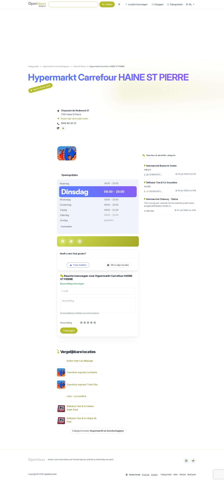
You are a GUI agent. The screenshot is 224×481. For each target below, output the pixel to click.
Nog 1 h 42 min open (42, 87)
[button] (190, 4)
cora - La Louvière (76, 396)
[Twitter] (193, 461)
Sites (175, 474)
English (154, 475)
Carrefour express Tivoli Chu (82, 384)
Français (145, 475)
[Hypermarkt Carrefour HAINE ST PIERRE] (66, 153)
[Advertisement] (112, 34)
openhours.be (50, 474)
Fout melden (66, 226)
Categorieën (166, 474)
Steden (183, 474)
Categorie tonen (98, 430)
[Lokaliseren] (119, 4)
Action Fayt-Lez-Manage (80, 360)
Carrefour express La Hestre (82, 372)
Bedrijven (192, 474)
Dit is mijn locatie (119, 265)
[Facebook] (186, 461)
